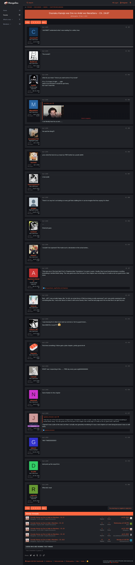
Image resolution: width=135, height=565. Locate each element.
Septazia (33, 353)
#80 (129, 484)
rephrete (33, 495)
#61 (129, 27)
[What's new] (130, 2)
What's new (7, 19)
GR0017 (33, 448)
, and (57, 288)
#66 (129, 151)
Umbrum (34, 306)
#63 (129, 74)
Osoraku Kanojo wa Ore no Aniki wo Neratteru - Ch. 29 (47, 528)
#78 (129, 437)
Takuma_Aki (33, 330)
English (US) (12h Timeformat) (34, 561)
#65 (129, 128)
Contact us (49, 561)
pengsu (33, 208)
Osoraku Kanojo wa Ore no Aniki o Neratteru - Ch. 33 (46, 523)
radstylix (33, 377)
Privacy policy (70, 561)
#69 (129, 221)
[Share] (126, 27)
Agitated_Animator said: (50, 417)
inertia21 (33, 162)
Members (6, 24)
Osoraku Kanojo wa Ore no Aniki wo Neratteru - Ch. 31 (47, 517)
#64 (129, 99)
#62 (129, 51)
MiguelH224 (33, 110)
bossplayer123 (33, 139)
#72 (129, 295)
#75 (129, 366)
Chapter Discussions (50, 519)
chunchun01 (33, 38)
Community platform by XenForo (118, 561)
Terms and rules (58, 561)
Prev (28, 22)
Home (5, 10)
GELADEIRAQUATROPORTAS (121, 535)
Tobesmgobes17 (33, 184)
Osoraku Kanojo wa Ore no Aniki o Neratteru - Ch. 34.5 (47, 539)
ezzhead (33, 232)
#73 (129, 319)
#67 (129, 173)
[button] (12, 19)
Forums (5, 15)
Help (77, 561)
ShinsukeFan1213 (124, 541)
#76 (129, 389)
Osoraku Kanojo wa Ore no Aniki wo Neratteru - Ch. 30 (47, 534)
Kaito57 (33, 255)
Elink (127, 524)
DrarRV (33, 472)
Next (43, 22)
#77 (129, 413)
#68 (129, 197)
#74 (129, 342)
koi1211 (33, 85)
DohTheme (115, 562)
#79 (129, 461)
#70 (129, 244)
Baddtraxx (33, 62)
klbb (127, 519)
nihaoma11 (33, 400)
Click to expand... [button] (86, 118)
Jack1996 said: (47, 103)
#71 (129, 268)
